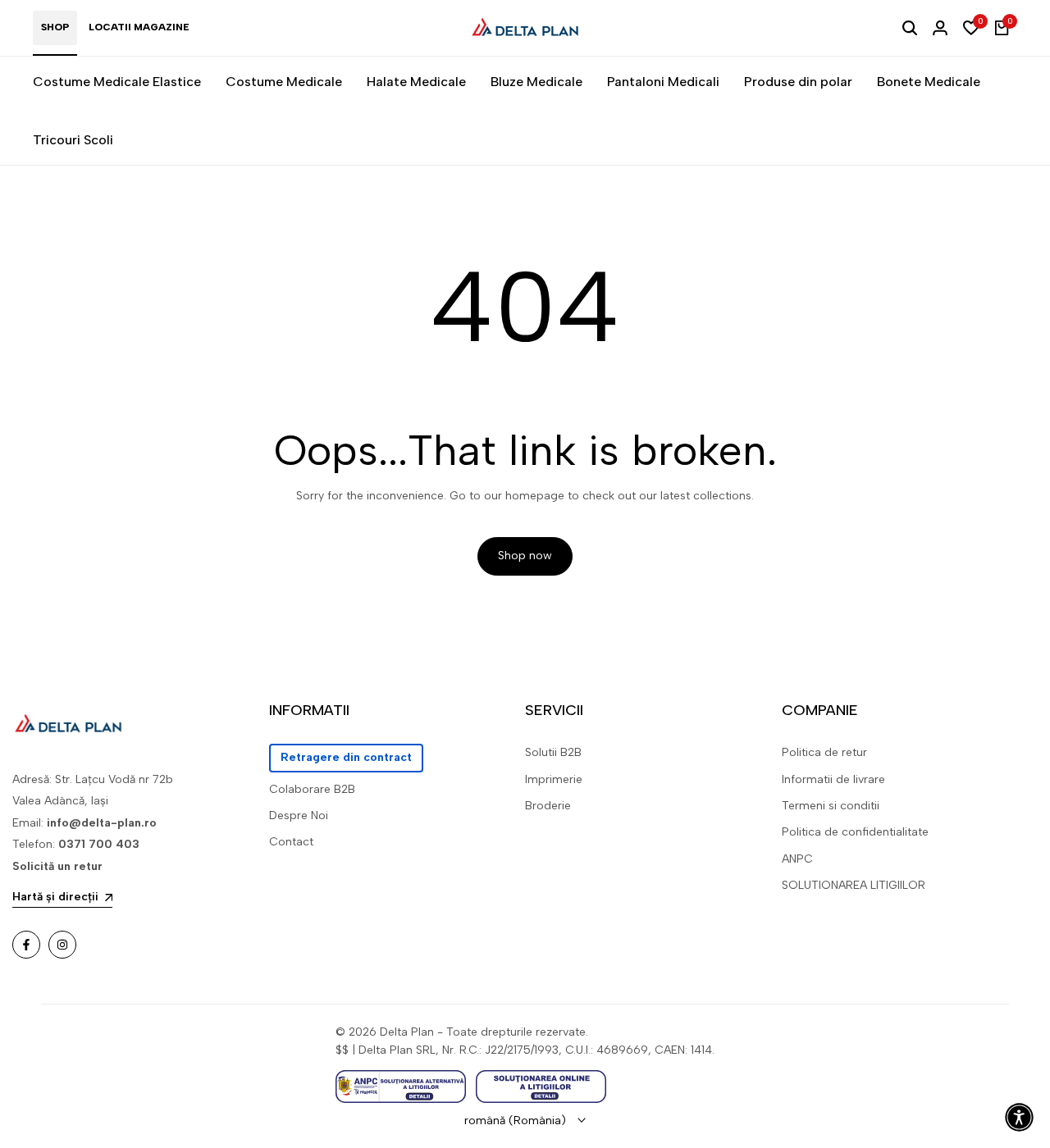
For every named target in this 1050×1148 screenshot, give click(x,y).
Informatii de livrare (833, 779)
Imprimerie (553, 779)
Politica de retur (824, 752)
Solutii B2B (553, 752)
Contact (291, 842)
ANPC (797, 859)
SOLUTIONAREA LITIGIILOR (853, 885)
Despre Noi (298, 815)
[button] (1019, 1117)
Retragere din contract (346, 757)
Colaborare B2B (312, 789)
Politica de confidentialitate (855, 832)
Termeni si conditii (830, 806)
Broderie (548, 806)
